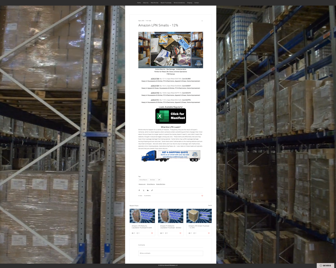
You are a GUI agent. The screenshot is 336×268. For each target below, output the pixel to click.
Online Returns (143, 180)
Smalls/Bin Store (160, 184)
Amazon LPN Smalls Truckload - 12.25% (199, 227)
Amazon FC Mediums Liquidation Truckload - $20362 (170, 227)
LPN (159, 180)
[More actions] (202, 21)
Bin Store (152, 180)
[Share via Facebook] (139, 190)
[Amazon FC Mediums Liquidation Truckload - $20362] (170, 216)
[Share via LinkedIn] (148, 190)
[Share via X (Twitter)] (143, 190)
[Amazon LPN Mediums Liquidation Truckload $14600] (142, 216)
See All (210, 205)
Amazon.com (142, 184)
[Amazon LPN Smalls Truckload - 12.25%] (199, 216)
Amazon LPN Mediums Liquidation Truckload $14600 (142, 227)
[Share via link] (152, 190)
